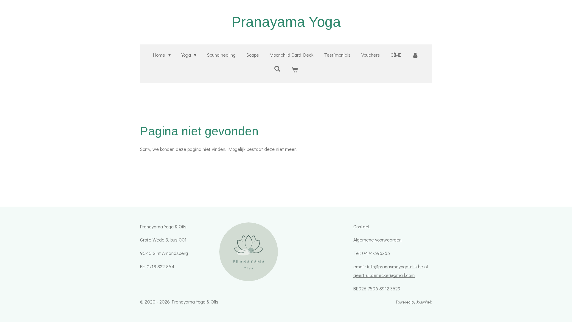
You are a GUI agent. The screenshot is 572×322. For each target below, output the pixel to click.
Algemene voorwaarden (377, 239)
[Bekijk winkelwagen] (294, 69)
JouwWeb (424, 302)
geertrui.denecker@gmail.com (384, 275)
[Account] (415, 55)
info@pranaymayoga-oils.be (395, 266)
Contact (361, 226)
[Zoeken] (277, 68)
